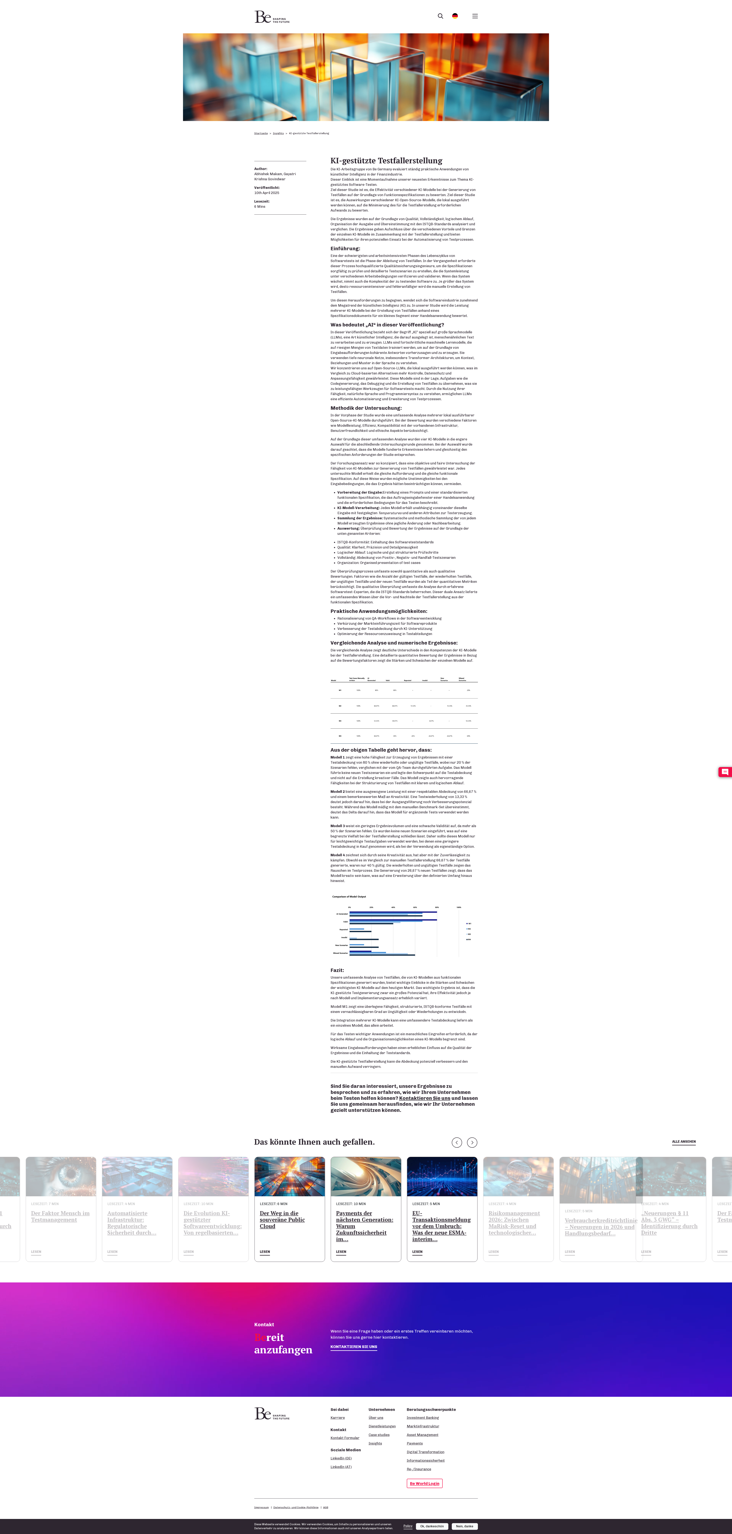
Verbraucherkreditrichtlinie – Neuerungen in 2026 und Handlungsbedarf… (525, 1227)
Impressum (261, 1507)
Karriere (338, 1418)
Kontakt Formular (345, 1438)
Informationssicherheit (426, 1461)
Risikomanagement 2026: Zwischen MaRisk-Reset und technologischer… (438, 1223)
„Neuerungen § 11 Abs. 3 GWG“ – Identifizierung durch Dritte (593, 1223)
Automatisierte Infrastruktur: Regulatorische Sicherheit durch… (55, 1223)
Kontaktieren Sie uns (424, 1098)
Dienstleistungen (382, 1426)
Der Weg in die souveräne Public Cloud (206, 1220)
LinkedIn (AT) (341, 1467)
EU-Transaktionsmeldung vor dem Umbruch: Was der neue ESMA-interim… (365, 1226)
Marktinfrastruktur (423, 1426)
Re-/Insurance (419, 1469)
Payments (415, 1443)
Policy (408, 1526)
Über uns (376, 1418)
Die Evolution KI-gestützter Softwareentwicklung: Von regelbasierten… (136, 1223)
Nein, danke (464, 1526)
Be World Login (424, 1483)
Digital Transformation (425, 1452)
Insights (278, 133)
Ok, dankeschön (432, 1526)
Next (472, 1142)
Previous (457, 1142)
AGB (325, 1507)
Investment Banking (423, 1418)
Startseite (261, 133)
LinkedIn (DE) (341, 1458)
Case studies (379, 1435)
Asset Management (422, 1435)
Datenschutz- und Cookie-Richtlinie (296, 1507)
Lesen (36, 1252)
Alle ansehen (684, 1141)
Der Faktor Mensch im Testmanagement (670, 1216)
